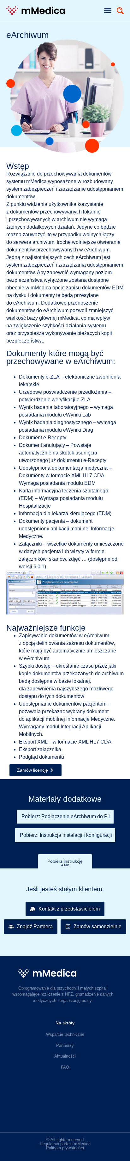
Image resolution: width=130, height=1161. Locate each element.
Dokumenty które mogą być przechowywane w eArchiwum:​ (60, 357)
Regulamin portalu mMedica (65, 1143)
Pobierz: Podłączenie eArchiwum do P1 (65, 816)
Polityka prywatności (65, 1148)
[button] (108, 11)
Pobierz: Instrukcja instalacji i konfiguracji (66, 835)
